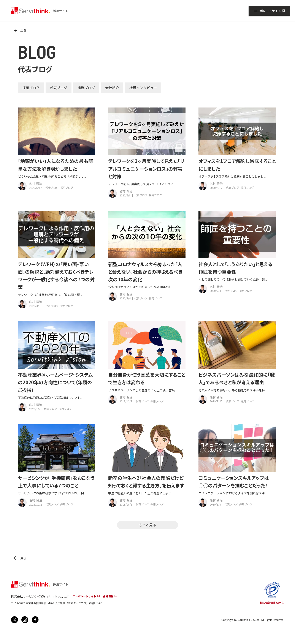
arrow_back (15, 30)
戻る (23, 30)
